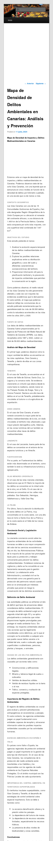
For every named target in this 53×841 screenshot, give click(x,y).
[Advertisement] (22, 159)
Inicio (10, 20)
